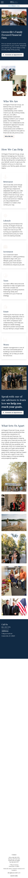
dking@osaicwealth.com (14, 872)
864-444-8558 (16, 860)
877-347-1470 (16, 859)
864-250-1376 (15, 857)
